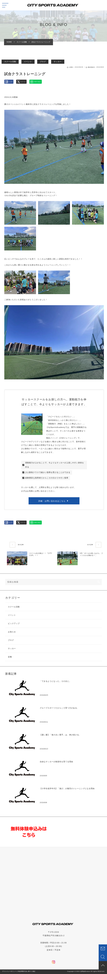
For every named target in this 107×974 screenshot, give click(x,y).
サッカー (58, 62)
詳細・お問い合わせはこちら (52, 501)
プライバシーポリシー (9, 971)
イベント (28, 62)
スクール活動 (10, 62)
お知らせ (12, 632)
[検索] (99, 582)
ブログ (43, 62)
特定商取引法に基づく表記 (26, 971)
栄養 (10, 657)
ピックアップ (14, 623)
